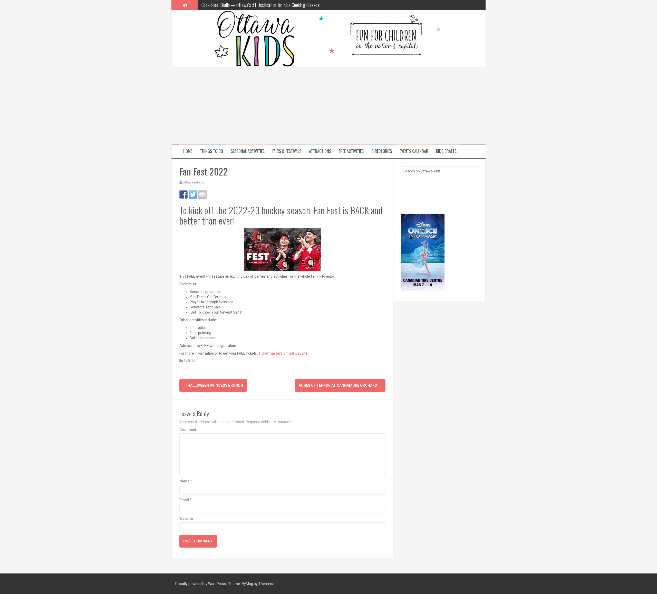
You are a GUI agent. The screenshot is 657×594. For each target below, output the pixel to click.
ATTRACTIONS (320, 151)
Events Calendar (414, 151)
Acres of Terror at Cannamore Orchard (340, 385)
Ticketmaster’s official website (282, 353)
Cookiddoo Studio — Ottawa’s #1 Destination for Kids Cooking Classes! (261, 5)
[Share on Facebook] (183, 194)
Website (186, 519)
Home (187, 151)
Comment (187, 429)
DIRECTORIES (381, 151)
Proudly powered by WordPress (201, 584)
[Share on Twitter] (193, 194)
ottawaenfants (194, 182)
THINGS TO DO (211, 151)
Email (185, 500)
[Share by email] (202, 194)
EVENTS (189, 361)
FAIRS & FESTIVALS (286, 151)
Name (185, 481)
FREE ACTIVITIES (351, 151)
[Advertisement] (328, 105)
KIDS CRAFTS (446, 151)
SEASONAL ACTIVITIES (248, 151)
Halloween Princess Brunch (213, 385)
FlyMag (247, 584)
